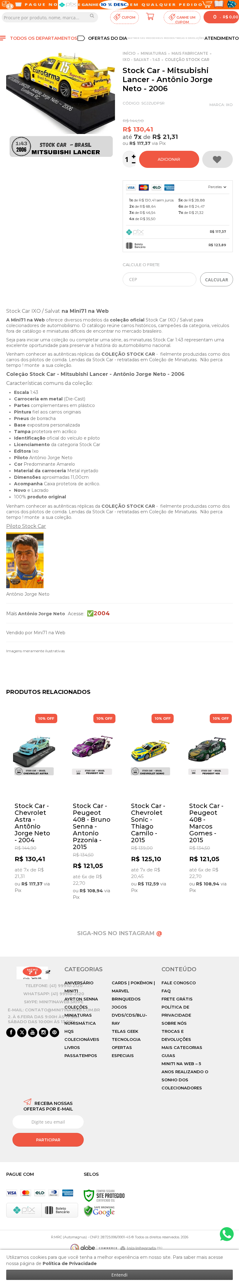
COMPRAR (169, 159)
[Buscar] (92, 15)
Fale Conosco (179, 982)
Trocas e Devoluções (189, 38)
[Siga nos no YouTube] (32, 1033)
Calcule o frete (141, 264)
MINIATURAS (153, 53)
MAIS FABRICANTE (189, 53)
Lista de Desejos (217, 159)
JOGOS (119, 1007)
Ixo (229, 104)
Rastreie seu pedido (141, 38)
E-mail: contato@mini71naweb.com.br (54, 1009)
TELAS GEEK (125, 1031)
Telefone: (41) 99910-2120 (53, 985)
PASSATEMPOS (80, 1055)
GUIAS (168, 1055)
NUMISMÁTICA (80, 1023)
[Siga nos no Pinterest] (54, 1033)
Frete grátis (177, 998)
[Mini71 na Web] (32, 973)
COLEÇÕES (76, 1007)
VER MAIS (35, 890)
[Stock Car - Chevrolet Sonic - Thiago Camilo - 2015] (150, 805)
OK (216, 279)
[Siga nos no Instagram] (43, 1033)
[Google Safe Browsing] (99, 1211)
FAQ (166, 990)
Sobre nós (174, 1023)
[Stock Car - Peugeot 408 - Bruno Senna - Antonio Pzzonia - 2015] (92, 809)
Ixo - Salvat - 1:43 (141, 59)
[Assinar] (48, 1140)
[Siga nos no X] (21, 1033)
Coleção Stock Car (187, 59)
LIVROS (72, 1047)
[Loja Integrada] (142, 1248)
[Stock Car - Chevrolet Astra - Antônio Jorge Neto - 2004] (34, 805)
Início (129, 53)
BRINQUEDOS (126, 998)
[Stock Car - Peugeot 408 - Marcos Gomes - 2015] (209, 805)
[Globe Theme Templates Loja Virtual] (94, 1248)
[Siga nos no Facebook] (11, 1033)
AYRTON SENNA (81, 998)
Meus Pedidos (165, 38)
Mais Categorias (182, 1047)
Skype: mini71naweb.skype (53, 1001)
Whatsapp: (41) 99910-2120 (53, 993)
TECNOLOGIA (126, 1039)
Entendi (119, 1275)
